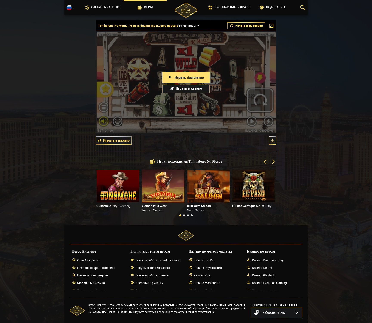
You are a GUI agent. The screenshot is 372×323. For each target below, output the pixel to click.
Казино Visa (202, 275)
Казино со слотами (265, 290)
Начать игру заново (249, 26)
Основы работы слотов (152, 275)
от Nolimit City (189, 25)
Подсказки (275, 7)
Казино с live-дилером (92, 275)
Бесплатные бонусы (232, 7)
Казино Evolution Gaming (269, 283)
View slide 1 (180, 215)
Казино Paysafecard (208, 268)
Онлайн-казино (105, 7)
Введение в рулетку (149, 283)
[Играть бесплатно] (118, 186)
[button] (272, 140)
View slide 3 (188, 215)
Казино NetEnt (262, 268)
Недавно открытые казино (96, 268)
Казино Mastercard (207, 283)
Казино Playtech (263, 275)
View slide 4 (192, 215)
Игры (148, 7)
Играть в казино (189, 88)
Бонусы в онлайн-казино (153, 268)
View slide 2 (184, 215)
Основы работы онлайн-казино (158, 260)
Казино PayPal (204, 260)
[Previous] (265, 162)
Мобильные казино (91, 283)
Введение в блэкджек (151, 290)
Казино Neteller (204, 290)
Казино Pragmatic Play (268, 260)
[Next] (273, 162)
